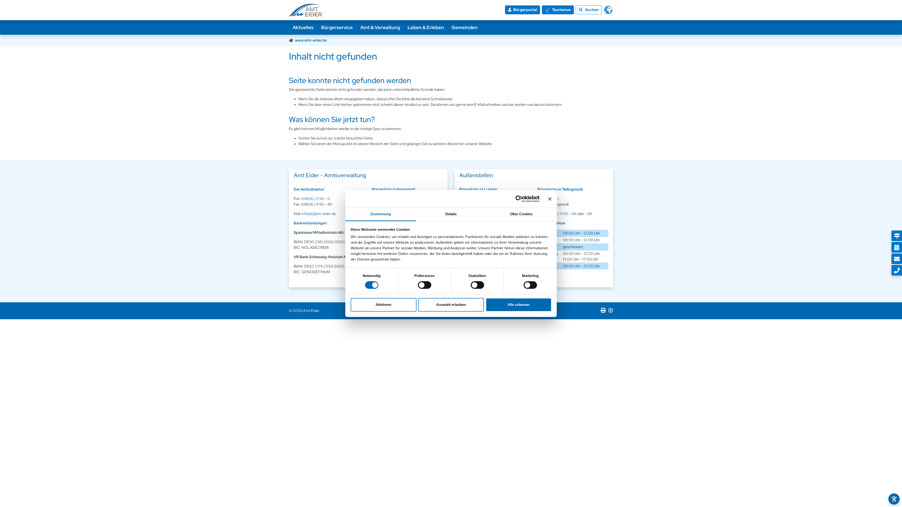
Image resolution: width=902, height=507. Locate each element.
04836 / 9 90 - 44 (560, 213)
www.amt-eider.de (311, 40)
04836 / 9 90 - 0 (315, 198)
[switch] (424, 285)
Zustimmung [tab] (380, 214)
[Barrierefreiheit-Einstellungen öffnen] (894, 499)
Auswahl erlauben (451, 305)
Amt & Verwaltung (380, 27)
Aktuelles (303, 27)
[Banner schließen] (550, 198)
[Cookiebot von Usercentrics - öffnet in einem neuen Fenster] (519, 198)
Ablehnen (383, 305)
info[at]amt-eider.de (319, 213)
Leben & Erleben (426, 27)
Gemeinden (464, 27)
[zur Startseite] (305, 10)
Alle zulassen (518, 305)
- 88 (588, 213)
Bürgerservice (337, 27)
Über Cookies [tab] (521, 214)
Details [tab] (451, 214)
